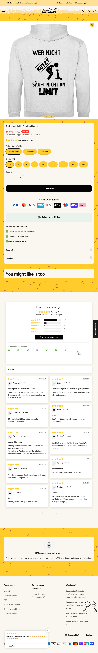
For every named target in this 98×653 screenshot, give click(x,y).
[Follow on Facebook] (5, 635)
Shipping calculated (23, 135)
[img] (13, 379)
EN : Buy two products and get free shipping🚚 (19, 3)
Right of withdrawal (12, 604)
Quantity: (9, 172)
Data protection (10, 595)
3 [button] (49, 513)
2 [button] (45, 513)
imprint (7, 591)
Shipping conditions (12, 609)
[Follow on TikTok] (17, 635)
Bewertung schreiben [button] (49, 337)
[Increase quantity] (20, 177)
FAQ (5, 600)
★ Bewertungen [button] (95, 329)
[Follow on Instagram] (11, 635)
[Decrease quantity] (9, 177)
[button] (11, 140)
